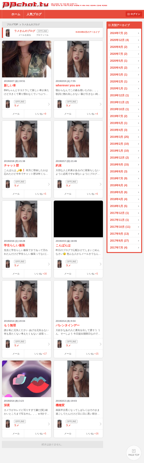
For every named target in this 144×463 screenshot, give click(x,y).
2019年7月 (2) (118, 116)
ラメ (16, 105)
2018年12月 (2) (119, 157)
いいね (40, 113)
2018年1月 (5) (118, 206)
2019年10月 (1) (119, 109)
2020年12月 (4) (119, 40)
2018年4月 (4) (118, 199)
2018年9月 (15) (119, 164)
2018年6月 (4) (118, 185)
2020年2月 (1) (118, 81)
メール (16, 113)
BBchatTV (53, 5)
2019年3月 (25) (119, 136)
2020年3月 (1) (118, 74)
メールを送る (25, 35)
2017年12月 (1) (119, 212)
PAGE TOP (134, 453)
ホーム (15, 14)
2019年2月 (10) (119, 143)
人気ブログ (34, 14)
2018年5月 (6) (118, 192)
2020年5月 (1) (118, 60)
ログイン (135, 14)
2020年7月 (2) (118, 53)
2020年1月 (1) (118, 88)
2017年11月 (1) (119, 219)
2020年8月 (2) (118, 46)
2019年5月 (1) (118, 123)
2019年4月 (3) (118, 129)
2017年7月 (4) (118, 247)
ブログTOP (12, 24)
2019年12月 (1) (119, 95)
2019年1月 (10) (119, 150)
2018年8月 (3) (118, 171)
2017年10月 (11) (120, 226)
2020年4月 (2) (118, 67)
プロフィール (42, 35)
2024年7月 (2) (118, 33)
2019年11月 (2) (119, 102)
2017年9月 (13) (119, 233)
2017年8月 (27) (119, 240)
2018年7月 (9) (118, 178)
